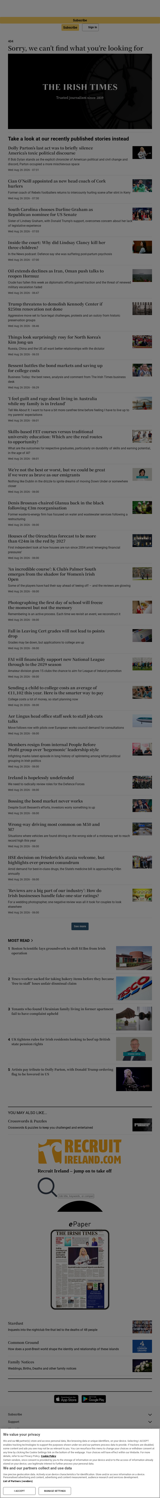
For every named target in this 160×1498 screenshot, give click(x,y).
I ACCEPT (19, 1491)
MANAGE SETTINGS (55, 1491)
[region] (80, 1463)
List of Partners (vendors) (18, 1481)
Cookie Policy (48, 1456)
